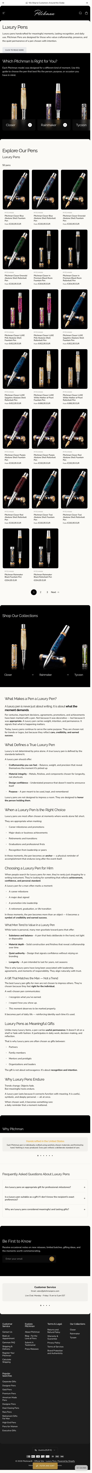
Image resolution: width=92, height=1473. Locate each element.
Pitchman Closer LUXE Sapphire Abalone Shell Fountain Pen (73, 338)
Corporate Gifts (9, 1381)
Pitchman (9, 213)
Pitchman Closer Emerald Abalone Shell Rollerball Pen (16, 278)
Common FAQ (8, 1342)
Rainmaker (75, 1333)
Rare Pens (7, 1412)
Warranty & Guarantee (52, 1337)
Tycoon (73, 1337)
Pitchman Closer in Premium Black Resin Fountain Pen (43, 278)
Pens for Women (10, 1426)
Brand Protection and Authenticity (55, 1352)
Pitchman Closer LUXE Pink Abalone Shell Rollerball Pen (44, 338)
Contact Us (7, 1332)
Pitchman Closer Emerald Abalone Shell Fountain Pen (74, 218)
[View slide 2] (40, 1155)
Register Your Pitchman (8, 1354)
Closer (73, 1329)
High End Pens (9, 1422)
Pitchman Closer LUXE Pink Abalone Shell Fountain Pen (15, 338)
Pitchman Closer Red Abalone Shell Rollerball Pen (16, 517)
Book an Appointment (8, 1337)
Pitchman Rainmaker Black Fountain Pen (14, 575)
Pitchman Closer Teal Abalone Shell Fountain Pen (44, 517)
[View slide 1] (38, 1155)
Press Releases (32, 1349)
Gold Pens (7, 1389)
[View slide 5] (49, 1155)
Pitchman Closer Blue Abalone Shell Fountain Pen (15, 218)
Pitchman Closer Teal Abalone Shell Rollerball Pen (74, 517)
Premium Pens (9, 1393)
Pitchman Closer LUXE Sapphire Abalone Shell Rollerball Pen (15, 397)
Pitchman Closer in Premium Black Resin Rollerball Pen (72, 278)
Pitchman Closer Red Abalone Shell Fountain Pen (73, 457)
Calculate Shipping (6, 1360)
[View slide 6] (52, 1155)
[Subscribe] (51, 1259)
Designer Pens (9, 1385)
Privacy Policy (53, 1342)
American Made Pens (9, 1398)
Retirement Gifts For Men (9, 1417)
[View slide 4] (46, 1155)
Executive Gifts (9, 1430)
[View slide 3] (43, 1155)
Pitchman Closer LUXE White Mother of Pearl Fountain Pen (44, 397)
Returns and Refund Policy (53, 1331)
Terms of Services (55, 1346)
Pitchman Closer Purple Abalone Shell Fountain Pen (15, 457)
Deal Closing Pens (10, 1408)
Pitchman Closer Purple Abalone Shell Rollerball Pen (45, 457)
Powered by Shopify (66, 1461)
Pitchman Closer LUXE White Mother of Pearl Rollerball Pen (73, 397)
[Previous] (3, 3)
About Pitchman (32, 1332)
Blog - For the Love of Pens (31, 1337)
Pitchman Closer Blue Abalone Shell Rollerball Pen (45, 218)
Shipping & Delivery (7, 1347)
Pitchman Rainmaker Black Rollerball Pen (43, 575)
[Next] (86, 3)
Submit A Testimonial (30, 1343)
